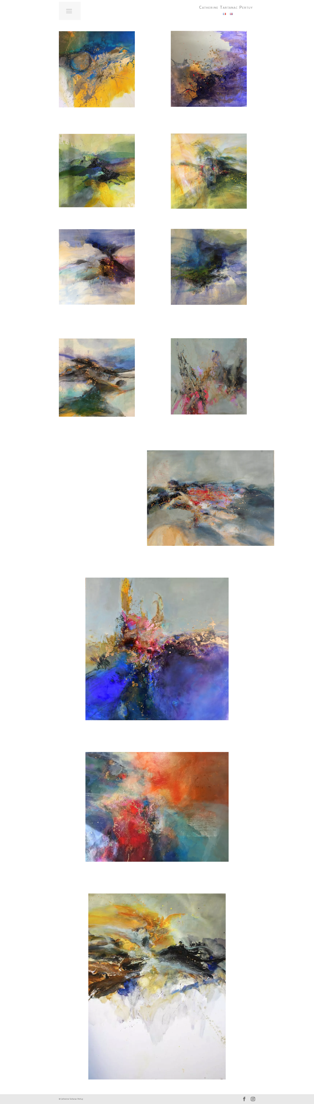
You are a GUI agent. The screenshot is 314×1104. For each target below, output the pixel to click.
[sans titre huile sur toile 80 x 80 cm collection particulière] (97, 69)
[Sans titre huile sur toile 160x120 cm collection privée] (157, 986)
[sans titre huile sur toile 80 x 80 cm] (209, 69)
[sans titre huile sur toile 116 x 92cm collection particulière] (210, 498)
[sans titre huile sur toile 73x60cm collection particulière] (97, 496)
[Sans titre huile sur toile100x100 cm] (157, 649)
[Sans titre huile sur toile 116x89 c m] (157, 807)
